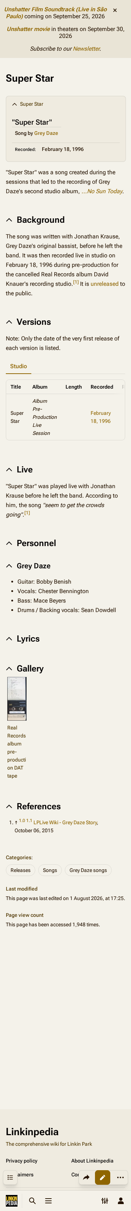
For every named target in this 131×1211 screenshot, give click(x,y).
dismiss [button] (115, 10)
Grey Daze (46, 133)
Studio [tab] (18, 366)
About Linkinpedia (92, 1161)
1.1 (29, 820)
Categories (18, 857)
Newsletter (86, 48)
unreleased (105, 283)
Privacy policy (21, 1161)
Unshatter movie (28, 29)
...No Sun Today (102, 191)
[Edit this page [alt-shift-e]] (102, 1177)
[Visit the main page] (11, 1201)
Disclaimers (19, 1174)
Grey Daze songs (88, 870)
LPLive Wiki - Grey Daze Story (65, 822)
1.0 (22, 820)
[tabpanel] (65, 410)
